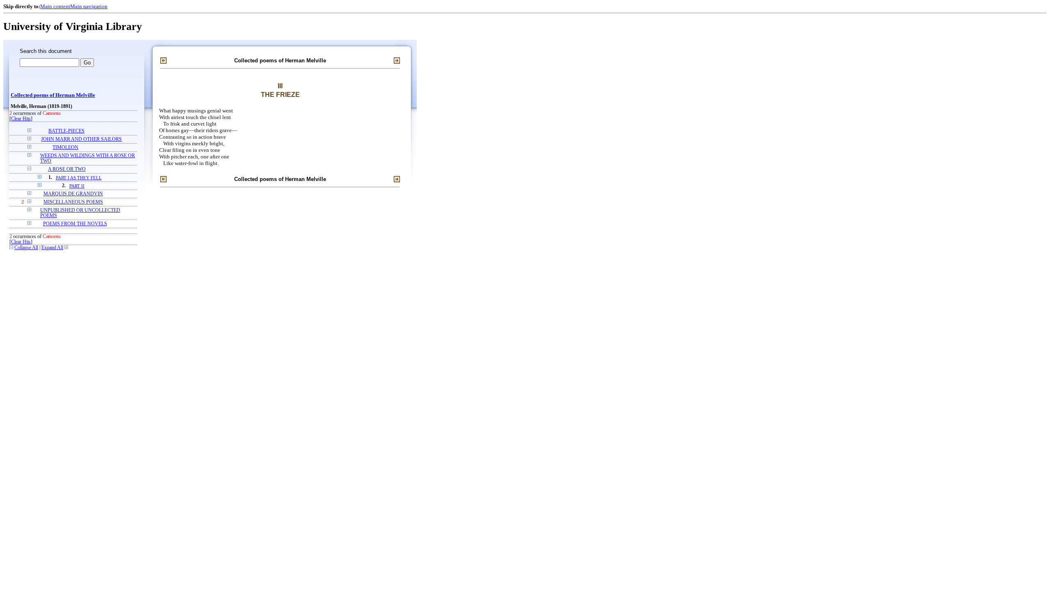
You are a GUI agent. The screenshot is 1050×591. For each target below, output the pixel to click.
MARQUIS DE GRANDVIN (73, 194)
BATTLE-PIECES (66, 131)
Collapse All (26, 247)
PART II (76, 185)
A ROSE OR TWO (67, 169)
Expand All (52, 247)
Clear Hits (21, 118)
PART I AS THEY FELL (79, 177)
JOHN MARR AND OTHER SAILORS (81, 139)
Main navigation (88, 6)
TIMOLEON (65, 147)
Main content (55, 6)
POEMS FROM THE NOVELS (75, 224)
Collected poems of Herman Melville (53, 95)
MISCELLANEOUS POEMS (73, 202)
